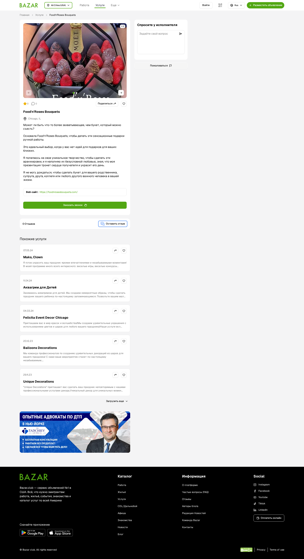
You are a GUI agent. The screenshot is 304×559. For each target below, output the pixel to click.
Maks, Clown (33, 257)
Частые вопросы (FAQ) (195, 492)
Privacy (261, 549)
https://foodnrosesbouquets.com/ (59, 192)
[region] (75, 60)
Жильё (122, 492)
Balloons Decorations (40, 348)
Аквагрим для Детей (39, 287)
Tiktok (261, 503)
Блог (120, 534)
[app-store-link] (60, 532)
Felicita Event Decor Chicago (45, 318)
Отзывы (186, 499)
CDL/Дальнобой (127, 506)
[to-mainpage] (34, 477)
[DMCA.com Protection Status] (246, 550)
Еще (113, 5)
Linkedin (263, 509)
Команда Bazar (191, 520)
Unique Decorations (38, 381)
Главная (24, 15)
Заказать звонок (73, 205)
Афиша (122, 513)
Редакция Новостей (194, 513)
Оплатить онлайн (271, 517)
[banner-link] (75, 432)
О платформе (190, 485)
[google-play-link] (32, 532)
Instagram (264, 484)
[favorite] (124, 103)
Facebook (264, 490)
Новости (123, 527)
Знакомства (125, 520)
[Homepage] (29, 5)
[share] (115, 250)
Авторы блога (190, 506)
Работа (84, 5)
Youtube (263, 497)
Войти (206, 5)
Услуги (100, 5)
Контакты (187, 527)
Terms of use (277, 549)
